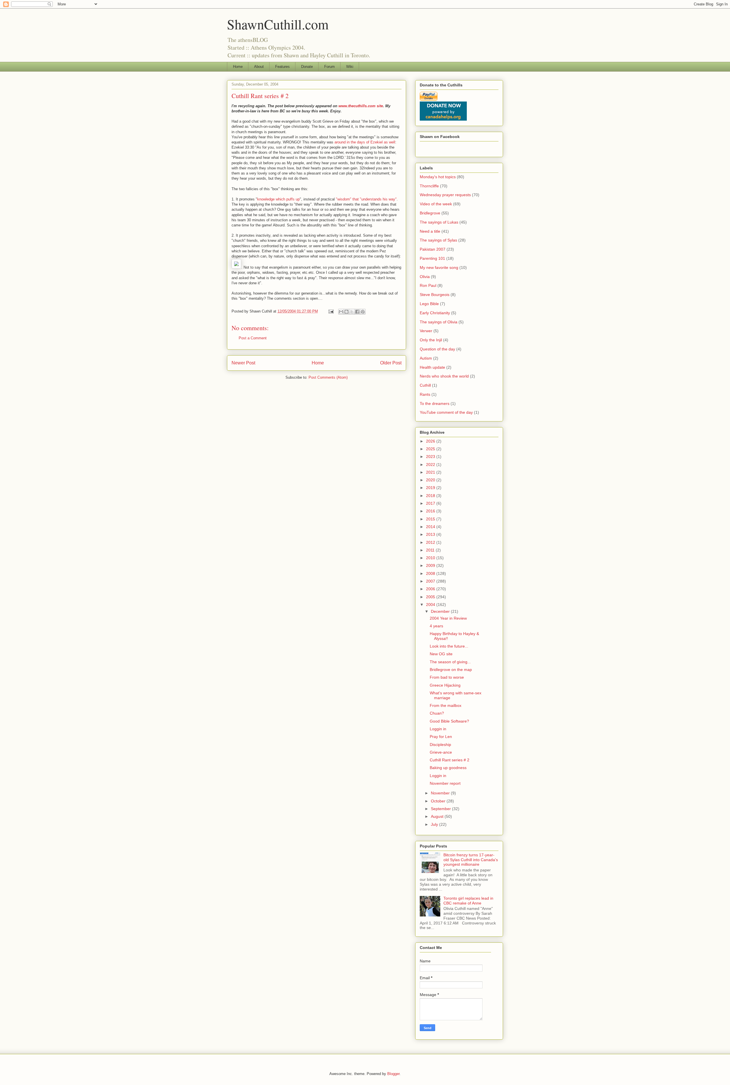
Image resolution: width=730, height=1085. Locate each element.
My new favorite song (439, 267)
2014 (431, 526)
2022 (431, 464)
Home (238, 66)
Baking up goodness (448, 767)
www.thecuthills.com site (360, 106)
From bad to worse (447, 677)
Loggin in (438, 729)
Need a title (430, 231)
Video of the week (436, 204)
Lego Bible (429, 303)
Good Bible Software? (449, 721)
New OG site (441, 654)
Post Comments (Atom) (328, 377)
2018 (431, 495)
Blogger (393, 1074)
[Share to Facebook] (357, 312)
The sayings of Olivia (438, 322)
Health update (432, 367)
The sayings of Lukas (439, 222)
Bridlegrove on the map (451, 669)
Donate (307, 66)
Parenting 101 (432, 258)
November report (445, 783)
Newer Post (243, 362)
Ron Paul (428, 285)
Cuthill (425, 385)
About (259, 66)
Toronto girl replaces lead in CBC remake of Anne (468, 900)
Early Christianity (435, 313)
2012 (431, 542)
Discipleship (440, 744)
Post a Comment (253, 338)
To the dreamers (434, 403)
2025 (431, 449)
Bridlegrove (430, 213)
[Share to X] (352, 312)
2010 (431, 557)
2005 (431, 597)
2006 (431, 589)
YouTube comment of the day (446, 412)
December (441, 611)
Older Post (391, 362)
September (441, 808)
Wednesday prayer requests (445, 194)
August (438, 816)
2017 (431, 503)
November (441, 793)
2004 (431, 604)
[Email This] (341, 312)
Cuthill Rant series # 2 (449, 760)
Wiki (349, 66)
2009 (431, 565)
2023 (431, 456)
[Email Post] (331, 311)
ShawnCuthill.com (277, 24)
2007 (431, 581)
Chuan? (437, 713)
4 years (436, 626)
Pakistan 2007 (432, 249)
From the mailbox (445, 705)
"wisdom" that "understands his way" (366, 199)
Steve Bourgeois (434, 294)
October (439, 801)
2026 (431, 441)
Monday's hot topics (438, 177)
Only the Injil (431, 340)
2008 (431, 573)
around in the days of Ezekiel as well (364, 142)
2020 (431, 480)
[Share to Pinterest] (363, 312)
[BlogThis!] (346, 312)
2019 (431, 487)
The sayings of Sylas (438, 240)
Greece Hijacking (445, 685)
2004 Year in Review (448, 618)
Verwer (426, 330)
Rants (425, 394)
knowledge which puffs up (278, 199)
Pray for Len (441, 736)
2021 (431, 472)
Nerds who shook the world (444, 376)
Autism (426, 358)
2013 (431, 534)
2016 (431, 511)
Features (282, 66)
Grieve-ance (441, 752)
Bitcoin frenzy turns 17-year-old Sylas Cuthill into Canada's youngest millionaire (470, 860)
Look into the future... (449, 646)
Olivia (425, 276)
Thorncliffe (429, 186)
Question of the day (437, 349)
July (435, 824)
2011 (431, 550)
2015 (431, 519)
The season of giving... (450, 662)
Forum (329, 66)
